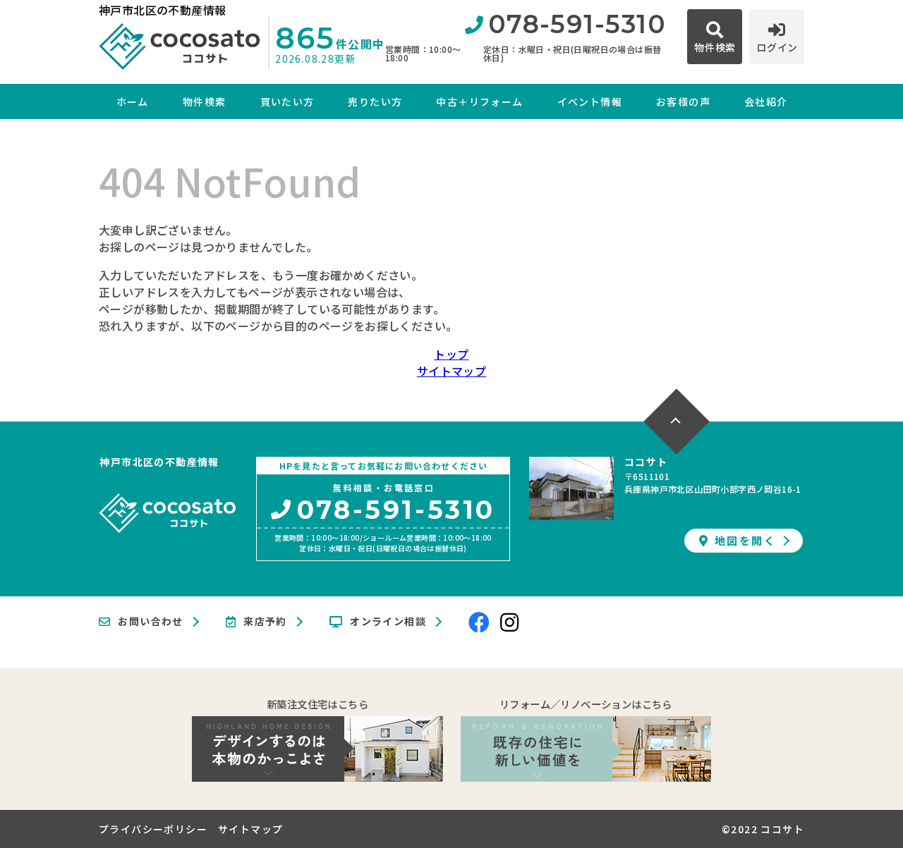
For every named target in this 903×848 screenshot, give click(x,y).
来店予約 (265, 621)
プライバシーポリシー (153, 829)
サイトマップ (451, 370)
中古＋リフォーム (479, 101)
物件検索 (204, 101)
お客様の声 (683, 101)
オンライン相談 (388, 621)
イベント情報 (589, 101)
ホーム (132, 101)
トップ (451, 353)
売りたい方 (375, 101)
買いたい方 (287, 101)
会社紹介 (766, 101)
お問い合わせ (150, 621)
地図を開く (745, 540)
